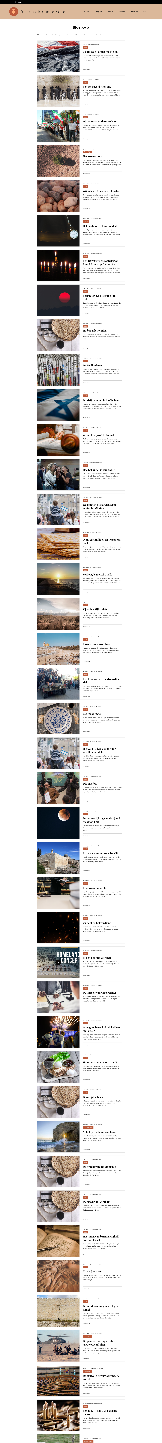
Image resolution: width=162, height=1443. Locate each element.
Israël (90, 35)
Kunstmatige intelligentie (54, 35)
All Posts (40, 35)
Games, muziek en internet (76, 35)
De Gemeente (88, 1127)
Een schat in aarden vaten (43, 11)
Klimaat (98, 35)
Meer (113, 35)
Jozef (106, 35)
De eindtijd (87, 152)
